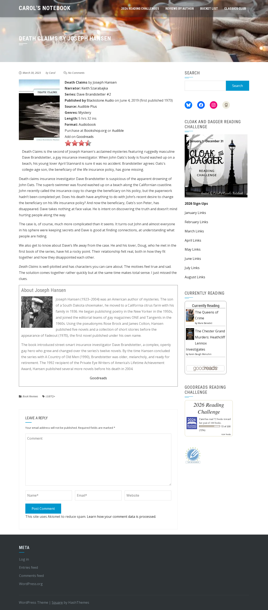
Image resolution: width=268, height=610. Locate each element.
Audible (118, 130)
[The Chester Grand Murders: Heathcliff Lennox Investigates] (190, 333)
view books (226, 434)
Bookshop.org (95, 130)
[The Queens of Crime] (190, 315)
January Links (195, 212)
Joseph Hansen (105, 82)
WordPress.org (31, 584)
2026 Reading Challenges (140, 8)
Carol (52, 73)
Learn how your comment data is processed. (121, 516)
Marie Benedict (205, 323)
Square (57, 602)
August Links (195, 277)
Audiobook (87, 124)
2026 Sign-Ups (196, 203)
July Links (192, 267)
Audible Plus (87, 106)
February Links (196, 222)
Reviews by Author (179, 8)
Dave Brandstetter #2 (94, 94)
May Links (193, 249)
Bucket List (209, 8)
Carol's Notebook (45, 8)
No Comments (76, 73)
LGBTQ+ (50, 396)
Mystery (84, 112)
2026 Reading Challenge (208, 408)
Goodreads (85, 136)
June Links (193, 258)
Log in (24, 559)
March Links (194, 231)
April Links (193, 240)
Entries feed (28, 567)
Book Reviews (30, 396)
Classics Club (235, 8)
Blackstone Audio (100, 100)
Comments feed (31, 575)
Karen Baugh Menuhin (200, 354)
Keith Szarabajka (94, 88)
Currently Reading (205, 305)
